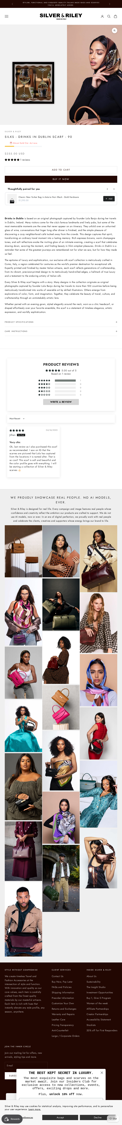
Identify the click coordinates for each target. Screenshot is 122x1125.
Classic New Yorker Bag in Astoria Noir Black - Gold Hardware (49, 197)
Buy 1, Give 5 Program (99, 998)
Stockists (91, 1025)
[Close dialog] (101, 1072)
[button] (12, 159)
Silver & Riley (13, 131)
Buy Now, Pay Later (62, 981)
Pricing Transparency (63, 1025)
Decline (97, 1117)
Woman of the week (97, 1003)
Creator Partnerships (97, 1014)
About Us (91, 976)
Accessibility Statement (99, 1019)
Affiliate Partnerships (98, 1009)
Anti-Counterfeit (60, 1030)
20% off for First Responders (102, 1030)
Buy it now (61, 179)
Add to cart (61, 169)
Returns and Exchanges (64, 1009)
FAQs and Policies (61, 987)
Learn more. (34, 1109)
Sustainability (94, 981)
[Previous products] (107, 189)
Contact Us (57, 976)
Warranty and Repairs (63, 1014)
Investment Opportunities (100, 992)
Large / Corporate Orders (65, 1036)
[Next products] (114, 189)
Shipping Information (63, 992)
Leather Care (58, 1019)
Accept (60, 1117)
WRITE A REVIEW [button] (61, 402)
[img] (17, 430)
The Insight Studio (96, 987)
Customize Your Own (63, 1003)
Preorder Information (63, 998)
